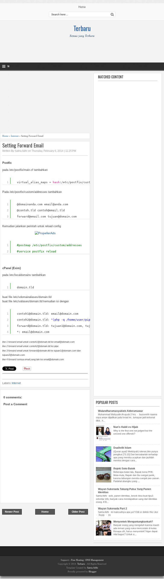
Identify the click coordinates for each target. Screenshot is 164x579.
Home (82, 7)
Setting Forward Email (23, 145)
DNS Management (94, 560)
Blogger (93, 571)
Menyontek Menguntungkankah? (133, 521)
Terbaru (82, 28)
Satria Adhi (92, 567)
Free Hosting (77, 560)
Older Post (78, 511)
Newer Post (12, 511)
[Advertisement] (82, 53)
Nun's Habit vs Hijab (125, 427)
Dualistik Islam (122, 447)
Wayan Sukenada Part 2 (112, 508)
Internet (15, 136)
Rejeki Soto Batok (124, 468)
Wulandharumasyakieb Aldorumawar (120, 410)
